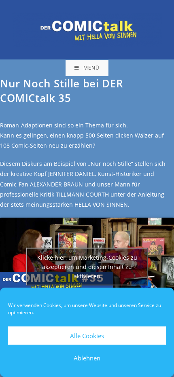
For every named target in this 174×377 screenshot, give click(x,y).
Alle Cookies (87, 336)
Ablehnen (87, 358)
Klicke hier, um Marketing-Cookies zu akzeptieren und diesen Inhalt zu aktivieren (87, 267)
